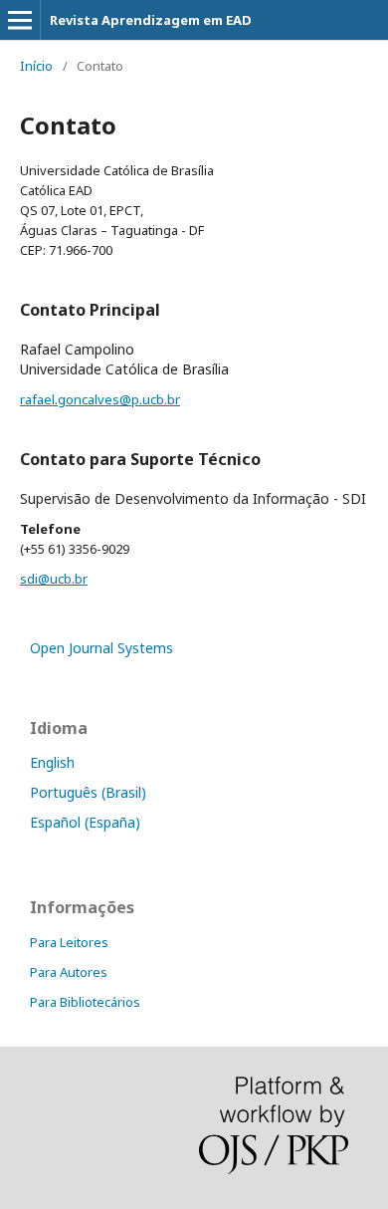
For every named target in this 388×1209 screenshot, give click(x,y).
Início (36, 66)
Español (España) (85, 822)
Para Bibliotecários (85, 1002)
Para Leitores (69, 942)
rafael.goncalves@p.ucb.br (100, 399)
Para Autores (68, 972)
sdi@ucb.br (54, 579)
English (52, 762)
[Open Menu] (20, 20)
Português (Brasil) (88, 792)
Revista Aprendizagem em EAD (151, 20)
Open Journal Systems (101, 647)
